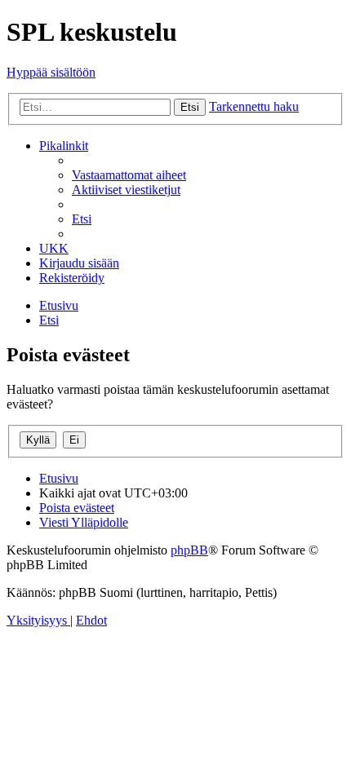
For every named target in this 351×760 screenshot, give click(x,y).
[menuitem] (129, 175)
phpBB (189, 550)
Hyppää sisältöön (51, 72)
